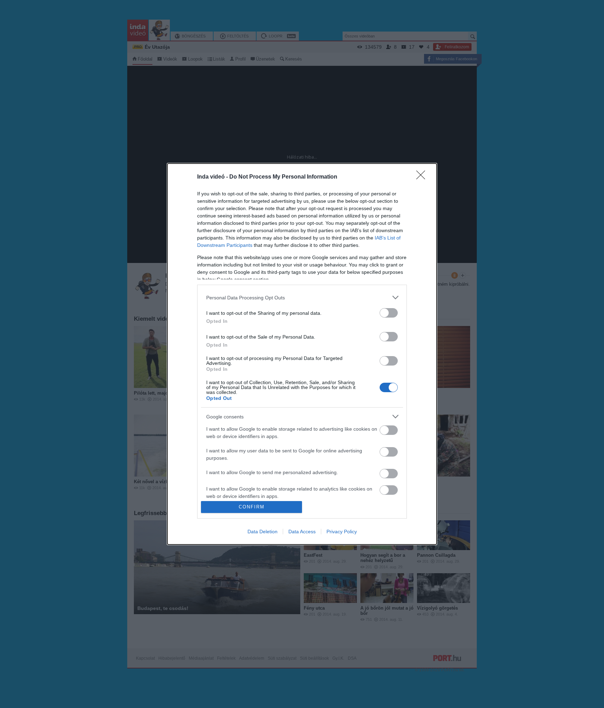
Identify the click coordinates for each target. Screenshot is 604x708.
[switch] (389, 313)
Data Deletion (262, 531)
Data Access (302, 531)
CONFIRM (252, 506)
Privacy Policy (341, 531)
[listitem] (302, 297)
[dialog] (302, 354)
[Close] (423, 177)
